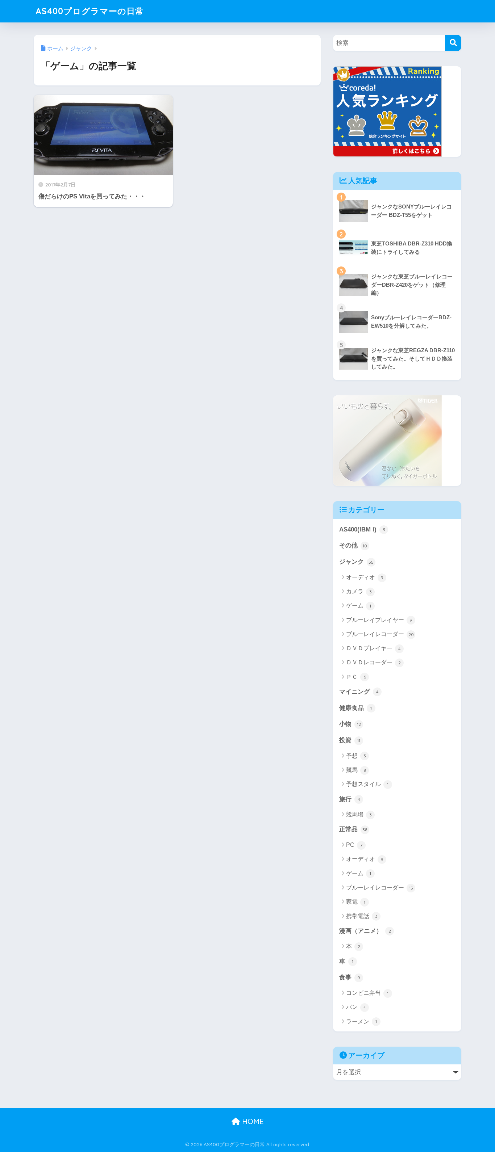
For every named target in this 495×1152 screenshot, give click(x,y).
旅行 (349, 799)
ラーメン (361, 1021)
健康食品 (355, 708)
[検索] (453, 43)
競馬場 (359, 814)
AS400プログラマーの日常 (90, 11)
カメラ (359, 591)
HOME (252, 1121)
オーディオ (364, 577)
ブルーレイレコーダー (380, 634)
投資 (349, 740)
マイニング (359, 691)
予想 (356, 756)
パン (356, 1007)
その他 (353, 545)
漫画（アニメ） (365, 931)
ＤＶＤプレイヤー (373, 648)
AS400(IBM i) (362, 529)
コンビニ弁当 (367, 993)
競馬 (356, 770)
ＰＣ (356, 677)
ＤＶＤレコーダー (373, 662)
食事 (349, 977)
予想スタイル (367, 784)
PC (354, 845)
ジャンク (356, 561)
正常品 (353, 829)
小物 (350, 723)
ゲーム (358, 605)
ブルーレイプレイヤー (379, 620)
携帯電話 (362, 916)
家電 (355, 902)
